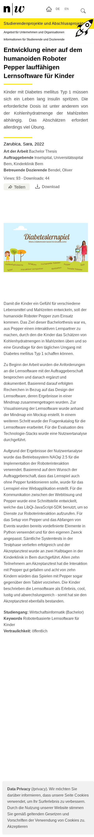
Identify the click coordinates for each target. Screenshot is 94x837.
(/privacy (26, 789)
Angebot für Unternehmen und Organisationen (34, 32)
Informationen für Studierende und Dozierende (34, 39)
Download (51, 187)
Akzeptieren (17, 826)
